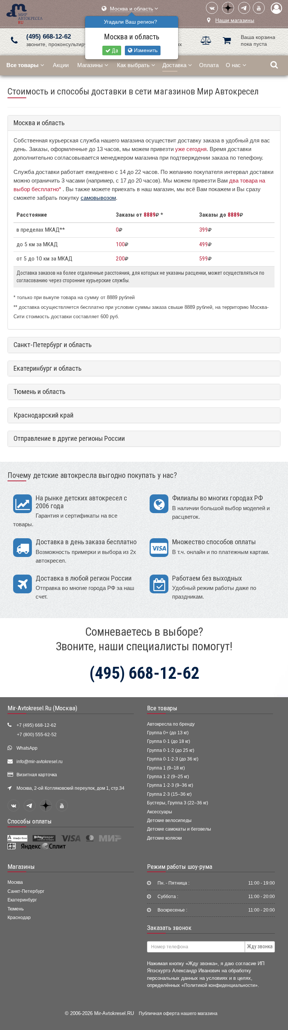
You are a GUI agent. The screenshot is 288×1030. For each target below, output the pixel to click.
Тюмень (16, 909)
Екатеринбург (22, 900)
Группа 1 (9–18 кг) (166, 768)
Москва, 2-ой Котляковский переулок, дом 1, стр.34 (70, 788)
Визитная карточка (36, 774)
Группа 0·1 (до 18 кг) (168, 741)
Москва (15, 882)
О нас (233, 65)
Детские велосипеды (169, 820)
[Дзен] (228, 8)
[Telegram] (244, 8)
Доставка (174, 65)
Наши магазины (234, 20)
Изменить (145, 50)
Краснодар (19, 917)
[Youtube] (259, 8)
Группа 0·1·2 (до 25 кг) (170, 750)
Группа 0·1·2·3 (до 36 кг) (172, 759)
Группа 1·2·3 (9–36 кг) (170, 785)
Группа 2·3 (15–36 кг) (169, 794)
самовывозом (98, 198)
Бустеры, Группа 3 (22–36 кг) (177, 802)
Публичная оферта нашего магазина (178, 1013)
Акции (61, 65)
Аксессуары (159, 811)
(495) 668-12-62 (48, 36)
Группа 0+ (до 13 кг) (168, 732)
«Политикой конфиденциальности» (220, 985)
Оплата (209, 65)
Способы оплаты (30, 821)
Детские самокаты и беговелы (179, 829)
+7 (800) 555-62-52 (37, 734)
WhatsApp (27, 748)
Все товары (162, 708)
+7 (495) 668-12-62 (36, 725)
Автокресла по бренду (171, 724)
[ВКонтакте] (212, 8)
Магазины (90, 65)
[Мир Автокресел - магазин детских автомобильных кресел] (25, 13)
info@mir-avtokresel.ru (39, 761)
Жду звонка (260, 946)
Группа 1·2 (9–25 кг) (168, 776)
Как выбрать (133, 65)
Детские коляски (164, 838)
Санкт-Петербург (26, 891)
